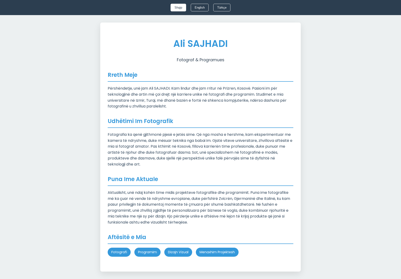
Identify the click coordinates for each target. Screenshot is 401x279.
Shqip (178, 7)
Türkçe (221, 7)
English (200, 7)
